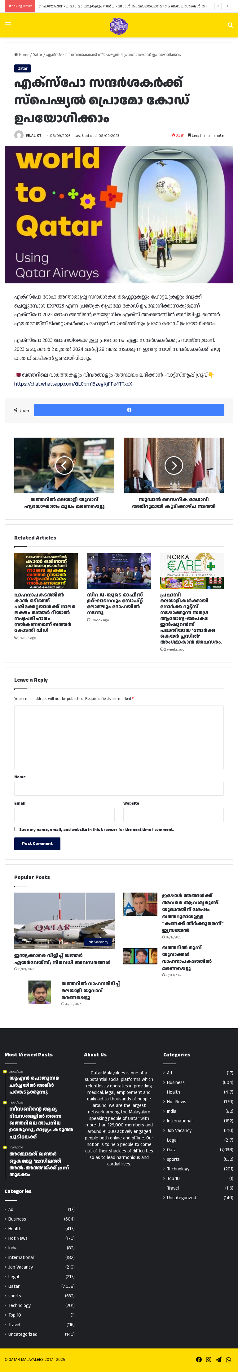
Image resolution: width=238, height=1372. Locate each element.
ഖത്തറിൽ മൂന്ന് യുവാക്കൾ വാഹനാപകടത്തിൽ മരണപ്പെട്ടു (187, 958)
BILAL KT (33, 135)
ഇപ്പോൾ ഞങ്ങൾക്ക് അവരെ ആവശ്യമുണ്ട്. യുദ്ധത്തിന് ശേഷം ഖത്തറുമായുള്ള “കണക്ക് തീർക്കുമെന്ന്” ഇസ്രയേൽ (193, 913)
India (13, 1248)
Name (20, 777)
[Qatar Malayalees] (119, 26)
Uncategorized (22, 1334)
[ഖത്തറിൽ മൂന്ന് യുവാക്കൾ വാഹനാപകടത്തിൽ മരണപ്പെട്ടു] (140, 956)
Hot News (18, 1238)
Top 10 (14, 1315)
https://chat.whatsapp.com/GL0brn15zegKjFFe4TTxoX (73, 384)
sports (14, 1296)
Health (14, 1229)
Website (131, 803)
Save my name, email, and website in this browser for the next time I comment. (96, 829)
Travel (14, 1325)
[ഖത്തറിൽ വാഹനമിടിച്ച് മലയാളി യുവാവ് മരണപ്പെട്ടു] (40, 992)
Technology (19, 1305)
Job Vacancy (20, 1267)
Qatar (37, 55)
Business (17, 1219)
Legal (13, 1277)
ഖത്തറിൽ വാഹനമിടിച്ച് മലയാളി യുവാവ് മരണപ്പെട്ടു (90, 990)
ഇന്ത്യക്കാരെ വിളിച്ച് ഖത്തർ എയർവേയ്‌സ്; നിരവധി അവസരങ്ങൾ (62, 959)
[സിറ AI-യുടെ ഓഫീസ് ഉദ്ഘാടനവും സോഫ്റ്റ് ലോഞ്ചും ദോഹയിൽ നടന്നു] (119, 571)
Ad (10, 1209)
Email (19, 803)
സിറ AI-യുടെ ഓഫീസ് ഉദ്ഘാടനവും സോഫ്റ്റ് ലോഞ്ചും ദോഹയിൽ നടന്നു (115, 604)
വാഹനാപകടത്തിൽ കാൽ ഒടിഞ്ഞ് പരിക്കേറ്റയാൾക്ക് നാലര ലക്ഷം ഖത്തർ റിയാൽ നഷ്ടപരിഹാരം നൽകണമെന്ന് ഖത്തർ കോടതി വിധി (45, 613)
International (21, 1257)
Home (23, 55)
